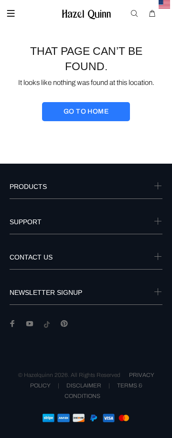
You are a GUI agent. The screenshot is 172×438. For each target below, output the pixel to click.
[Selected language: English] (164, 4)
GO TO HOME (86, 111)
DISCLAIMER (83, 385)
